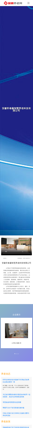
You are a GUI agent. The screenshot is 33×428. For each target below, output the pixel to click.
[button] (15, 354)
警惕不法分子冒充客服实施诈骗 (13, 408)
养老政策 (5, 421)
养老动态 (5, 373)
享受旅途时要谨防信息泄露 (12, 402)
